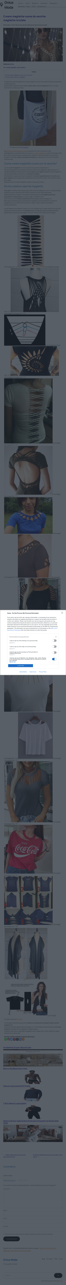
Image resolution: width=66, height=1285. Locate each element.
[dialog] (33, 642)
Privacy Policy (42, 671)
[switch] (54, 640)
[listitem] (33, 637)
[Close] (62, 613)
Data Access (33, 671)
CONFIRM (20, 665)
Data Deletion (23, 671)
